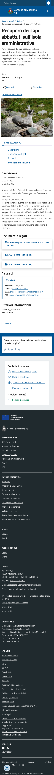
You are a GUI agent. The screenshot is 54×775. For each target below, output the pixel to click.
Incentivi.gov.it (8, 701)
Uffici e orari (7, 606)
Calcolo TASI (7, 676)
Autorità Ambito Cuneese (12, 684)
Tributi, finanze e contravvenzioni (16, 519)
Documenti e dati (9, 441)
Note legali (6, 714)
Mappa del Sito (18, 765)
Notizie (19, 21)
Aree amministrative (10, 446)
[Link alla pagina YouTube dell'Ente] (3, 748)
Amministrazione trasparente (14, 722)
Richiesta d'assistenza (11, 734)
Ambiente (6, 481)
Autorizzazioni (8, 490)
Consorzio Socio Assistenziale (14, 689)
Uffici (4, 467)
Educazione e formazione (12, 502)
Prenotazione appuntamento (14, 731)
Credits (48, 761)
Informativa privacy (10, 710)
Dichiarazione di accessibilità (14, 693)
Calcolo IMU (7, 672)
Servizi (31, 761)
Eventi (4, 556)
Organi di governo (9, 454)
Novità (11, 21)
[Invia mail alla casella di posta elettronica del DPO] (21, 625)
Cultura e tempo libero (11, 498)
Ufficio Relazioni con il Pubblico (15, 602)
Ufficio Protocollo (12, 280)
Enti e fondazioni (9, 450)
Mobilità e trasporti (10, 511)
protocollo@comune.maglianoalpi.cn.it (26, 291)
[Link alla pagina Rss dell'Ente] (7, 748)
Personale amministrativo (13, 458)
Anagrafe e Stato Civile (12, 485)
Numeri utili (7, 611)
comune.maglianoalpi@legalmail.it (24, 294)
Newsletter (6, 751)
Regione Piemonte (10, 3)
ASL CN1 (5, 680)
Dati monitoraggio (9, 761)
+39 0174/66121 (17, 580)
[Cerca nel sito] (46, 11)
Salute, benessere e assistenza (15, 515)
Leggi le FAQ (7, 725)
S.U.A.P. (5, 668)
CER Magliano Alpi (10, 697)
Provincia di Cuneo (9, 659)
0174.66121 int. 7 (20, 288)
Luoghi (4, 552)
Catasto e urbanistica (11, 494)
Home (4, 21)
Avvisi (4, 538)
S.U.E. (4, 663)
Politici (4, 463)
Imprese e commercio (11, 506)
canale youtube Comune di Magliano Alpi (19, 705)
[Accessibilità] (7, 768)
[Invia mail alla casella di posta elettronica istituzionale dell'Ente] (24, 585)
